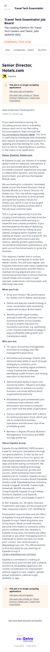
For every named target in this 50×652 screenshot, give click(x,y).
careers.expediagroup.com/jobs (19, 554)
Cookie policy (31, 646)
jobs (8, 49)
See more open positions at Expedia (25, 620)
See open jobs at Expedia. (21, 91)
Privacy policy (19, 646)
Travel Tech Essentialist (28, 8)
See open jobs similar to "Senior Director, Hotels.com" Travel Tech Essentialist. (24, 98)
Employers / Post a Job (17, 41)
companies (19, 49)
